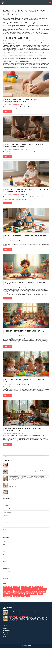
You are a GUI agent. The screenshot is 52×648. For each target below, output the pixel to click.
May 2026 (5, 551)
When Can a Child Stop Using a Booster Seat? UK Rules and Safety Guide (24, 469)
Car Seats (5, 529)
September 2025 (6, 578)
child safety (16, 589)
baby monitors (17, 596)
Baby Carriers (6, 522)
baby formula (7, 589)
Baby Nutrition (6, 505)
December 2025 (6, 568)
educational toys (26, 586)
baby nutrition (7, 596)
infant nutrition (8, 591)
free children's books (31, 593)
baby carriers (34, 589)
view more (7, 111)
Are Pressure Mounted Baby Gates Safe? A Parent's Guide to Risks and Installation (26, 476)
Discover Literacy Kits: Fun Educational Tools (19, 616)
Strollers (5, 532)
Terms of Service (7, 630)
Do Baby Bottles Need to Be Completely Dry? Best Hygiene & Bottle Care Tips (25, 610)
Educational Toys (15, 104)
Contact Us (5, 634)
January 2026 (6, 564)
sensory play (26, 596)
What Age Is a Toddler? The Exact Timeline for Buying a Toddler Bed (23, 483)
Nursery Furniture (7, 512)
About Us (5, 628)
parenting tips (7, 586)
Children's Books (6, 508)
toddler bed (16, 586)
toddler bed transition (31, 591)
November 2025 (6, 571)
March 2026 (5, 558)
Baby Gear (5, 515)
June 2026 (5, 547)
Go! (47, 456)
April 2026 (5, 554)
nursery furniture (37, 586)
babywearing (42, 591)
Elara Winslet (7, 104)
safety (40, 593)
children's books (18, 591)
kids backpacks (25, 589)
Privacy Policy (6, 632)
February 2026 (6, 561)
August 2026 (5, 541)
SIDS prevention (8, 593)
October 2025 (6, 575)
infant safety (43, 589)
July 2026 (5, 544)
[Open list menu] (50, 2)
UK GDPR (5, 636)
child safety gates (18, 593)
